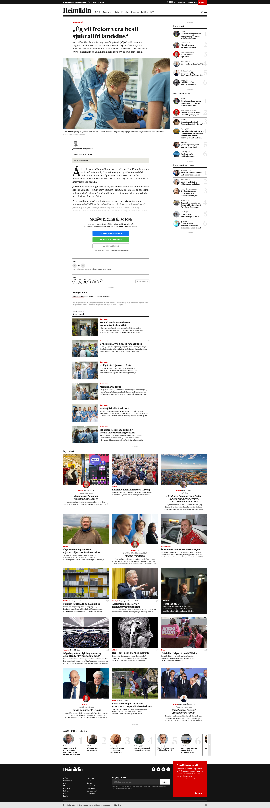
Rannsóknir (108, 12)
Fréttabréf (91, 786)
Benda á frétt (92, 791)
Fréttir (98, 12)
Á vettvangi (77, 22)
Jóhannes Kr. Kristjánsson (82, 148)
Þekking (144, 12)
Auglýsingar (91, 793)
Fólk (117, 12)
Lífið (152, 12)
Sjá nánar (118, 805)
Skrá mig (165, 782)
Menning (125, 12)
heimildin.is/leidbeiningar (119, 251)
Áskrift (89, 783)
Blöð (89, 781)
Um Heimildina (92, 788)
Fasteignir (90, 778)
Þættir (65, 796)
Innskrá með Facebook (112, 233)
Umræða (135, 12)
